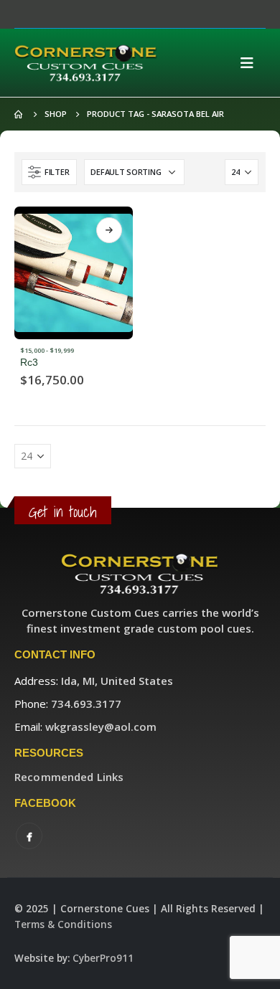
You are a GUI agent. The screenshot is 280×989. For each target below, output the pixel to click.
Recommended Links (68, 777)
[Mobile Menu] (251, 63)
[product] (73, 273)
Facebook (29, 836)
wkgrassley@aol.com (101, 726)
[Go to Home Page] (19, 114)
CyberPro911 (103, 958)
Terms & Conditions (63, 924)
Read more (109, 230)
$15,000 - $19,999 (47, 350)
